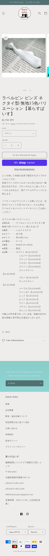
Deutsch (34, 532)
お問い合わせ (11, 428)
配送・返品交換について (16, 416)
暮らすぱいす (21, 551)
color (4, 128)
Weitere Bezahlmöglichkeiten (24, 169)
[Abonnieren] (40, 383)
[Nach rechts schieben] (30, 90)
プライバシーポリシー (15, 447)
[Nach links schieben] (19, 90)
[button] (3, 13)
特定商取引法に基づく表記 (17, 422)
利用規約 (9, 434)
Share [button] (7, 332)
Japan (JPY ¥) (14, 532)
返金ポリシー (11, 441)
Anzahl (5, 140)
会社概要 (9, 410)
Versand (12, 123)
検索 (7, 404)
